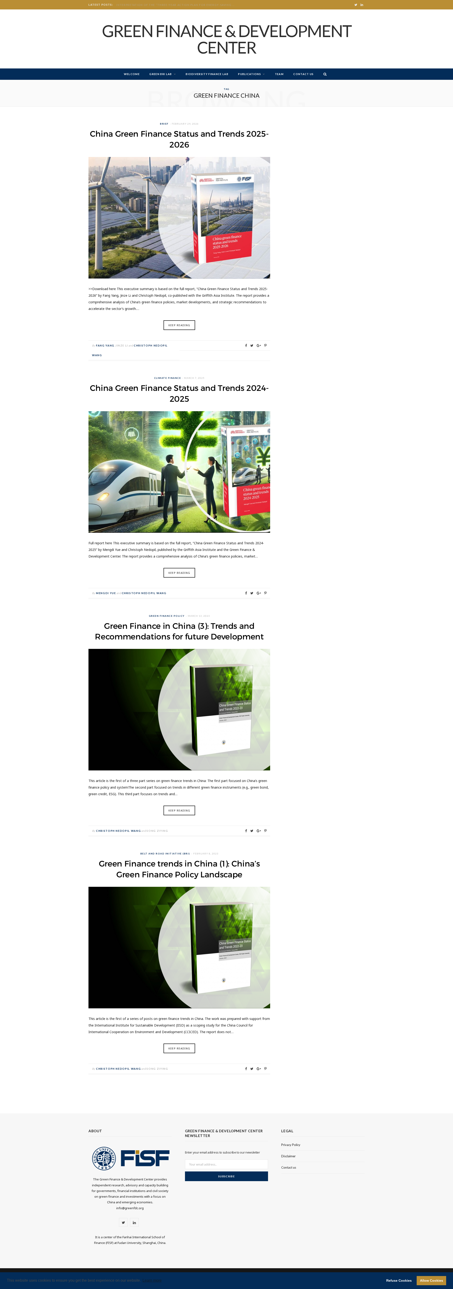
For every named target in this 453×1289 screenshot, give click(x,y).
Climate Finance (167, 377)
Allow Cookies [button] (431, 1280)
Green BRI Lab (160, 74)
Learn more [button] (152, 1280)
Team (279, 74)
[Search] (324, 74)
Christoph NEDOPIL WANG (144, 593)
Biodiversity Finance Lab (207, 74)
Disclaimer (288, 1156)
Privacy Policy (290, 1145)
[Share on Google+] (259, 345)
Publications (249, 74)
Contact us (303, 74)
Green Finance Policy (167, 615)
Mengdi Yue (106, 593)
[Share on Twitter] (251, 345)
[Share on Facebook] (246, 345)
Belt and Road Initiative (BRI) (165, 853)
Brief (164, 123)
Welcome (132, 74)
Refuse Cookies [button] (399, 1280)
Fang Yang (105, 345)
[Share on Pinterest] (265, 345)
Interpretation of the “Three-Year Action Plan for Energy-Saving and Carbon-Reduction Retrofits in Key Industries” (176, 4)
